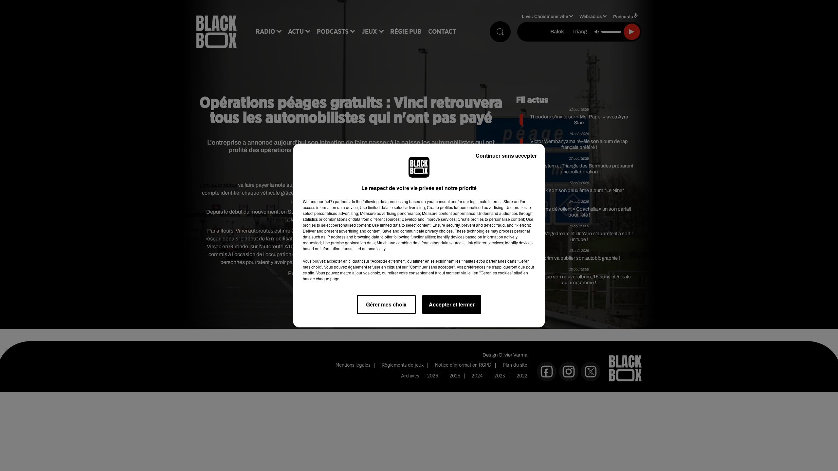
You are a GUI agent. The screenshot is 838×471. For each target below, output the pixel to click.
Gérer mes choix (386, 304)
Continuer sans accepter (506, 155)
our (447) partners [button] (334, 201)
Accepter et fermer (452, 304)
